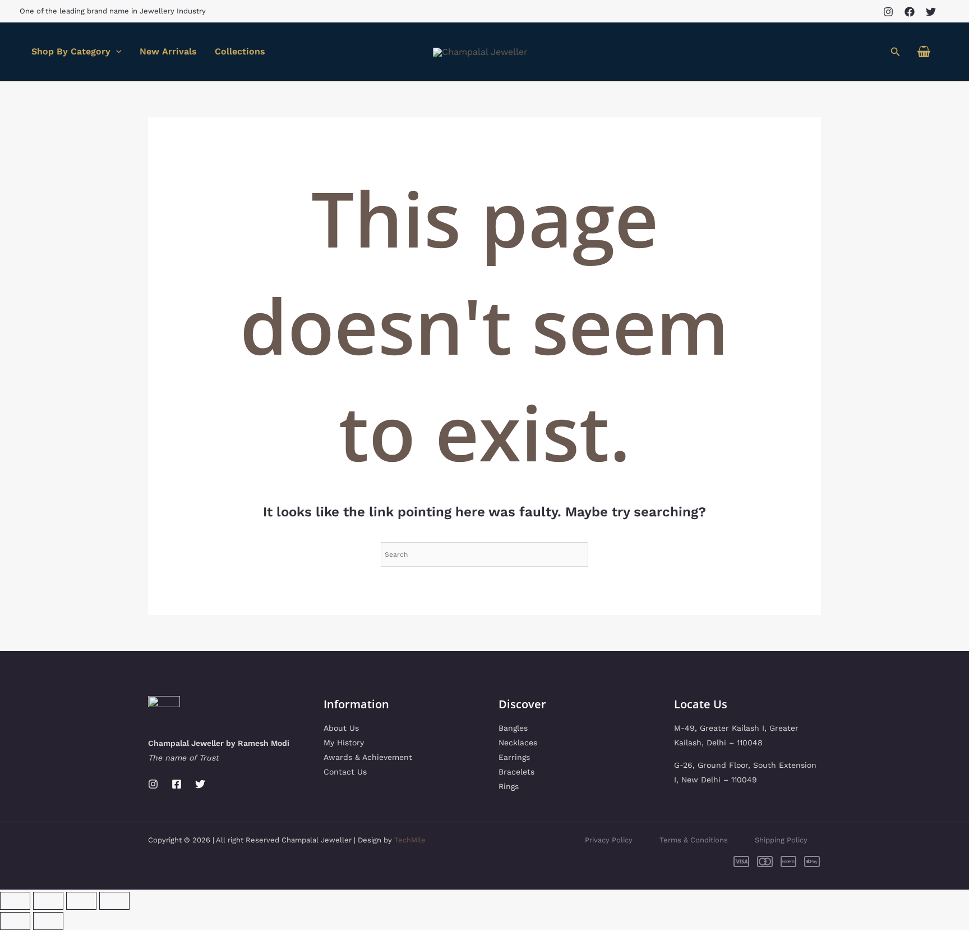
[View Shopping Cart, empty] (923, 52)
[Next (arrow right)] (48, 921)
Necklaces (518, 742)
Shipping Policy (781, 840)
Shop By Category (70, 51)
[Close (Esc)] (114, 901)
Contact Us (345, 771)
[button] (895, 52)
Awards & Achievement (368, 757)
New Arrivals (168, 51)
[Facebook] (910, 12)
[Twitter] (931, 12)
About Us (341, 727)
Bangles (513, 727)
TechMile (410, 840)
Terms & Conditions (693, 840)
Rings (509, 786)
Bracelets (516, 771)
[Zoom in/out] (15, 901)
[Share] (81, 901)
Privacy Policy (609, 840)
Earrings (514, 757)
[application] (116, 51)
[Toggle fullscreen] (48, 901)
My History (344, 742)
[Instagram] (888, 12)
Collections (240, 51)
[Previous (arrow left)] (15, 921)
